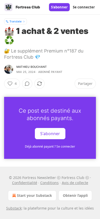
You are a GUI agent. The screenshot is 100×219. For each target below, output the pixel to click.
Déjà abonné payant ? (50, 146)
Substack (14, 208)
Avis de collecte (75, 182)
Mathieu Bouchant (31, 67)
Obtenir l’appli (75, 195)
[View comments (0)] (27, 84)
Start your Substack (34, 195)
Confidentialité (24, 182)
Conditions (49, 182)
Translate (15, 21)
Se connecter (84, 7)
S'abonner (59, 7)
